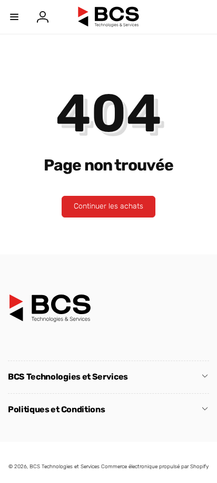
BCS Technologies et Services (64, 466)
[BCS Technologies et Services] (50, 320)
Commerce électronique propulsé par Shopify (155, 466)
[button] (14, 17)
